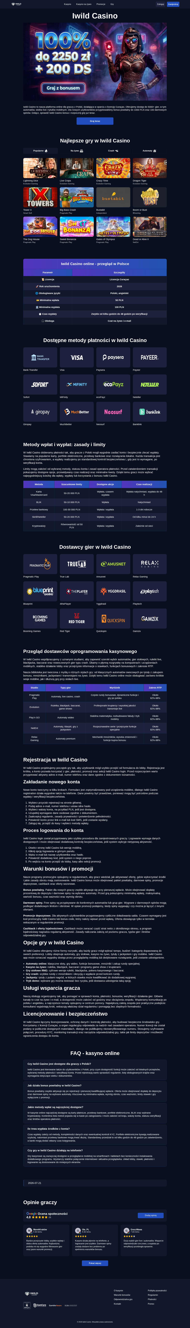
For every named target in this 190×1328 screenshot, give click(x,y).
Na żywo (75, 151)
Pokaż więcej (95, 1263)
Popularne (38, 151)
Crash (111, 151)
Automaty (147, 151)
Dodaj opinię (151, 1215)
